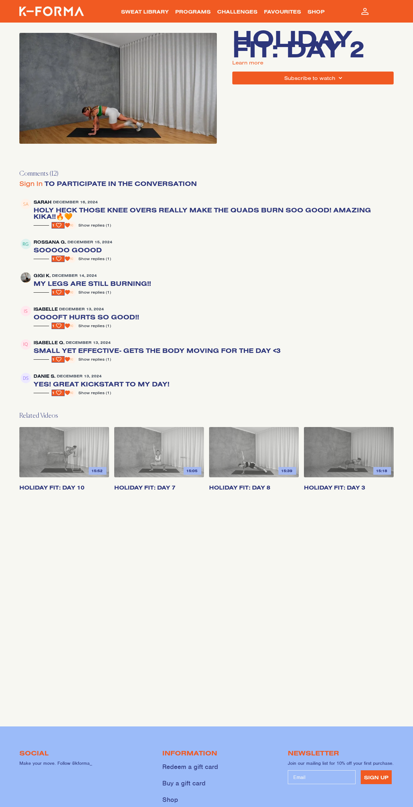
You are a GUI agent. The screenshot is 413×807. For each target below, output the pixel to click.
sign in (31, 183)
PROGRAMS (193, 11)
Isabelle (46, 309)
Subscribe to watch (309, 78)
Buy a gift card (184, 783)
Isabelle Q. (49, 342)
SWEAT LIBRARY (145, 11)
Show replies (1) (94, 225)
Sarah (43, 202)
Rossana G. (50, 242)
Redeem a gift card (190, 767)
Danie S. (44, 376)
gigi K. (42, 275)
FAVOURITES (282, 11)
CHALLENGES (237, 11)
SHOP (316, 11)
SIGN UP (376, 777)
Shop (170, 799)
